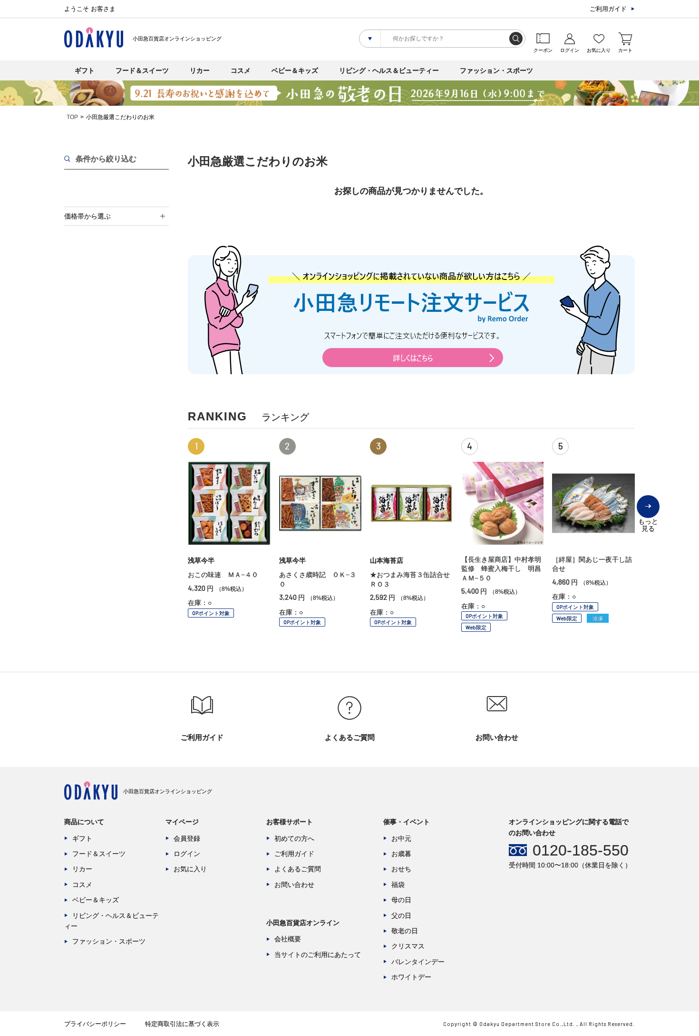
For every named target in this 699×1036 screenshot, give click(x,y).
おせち (401, 869)
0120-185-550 (581, 850)
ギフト (85, 70)
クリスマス (408, 946)
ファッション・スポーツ (496, 70)
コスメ (241, 70)
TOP (72, 117)
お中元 (401, 838)
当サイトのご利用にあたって (317, 954)
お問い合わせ (294, 884)
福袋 (398, 884)
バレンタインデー (418, 962)
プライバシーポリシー (95, 1023)
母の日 (401, 900)
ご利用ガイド (608, 9)
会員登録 (187, 838)
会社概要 (287, 939)
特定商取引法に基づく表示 (182, 1023)
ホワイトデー (411, 977)
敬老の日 (404, 931)
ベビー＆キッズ (295, 70)
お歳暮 (401, 853)
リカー (200, 70)
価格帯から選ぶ (87, 216)
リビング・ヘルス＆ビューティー (389, 70)
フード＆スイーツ (142, 70)
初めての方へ (294, 838)
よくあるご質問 (297, 869)
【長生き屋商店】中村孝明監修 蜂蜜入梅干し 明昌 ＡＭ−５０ (504, 569)
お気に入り (190, 869)
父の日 (401, 915)
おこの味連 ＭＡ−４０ (223, 574)
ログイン (187, 853)
